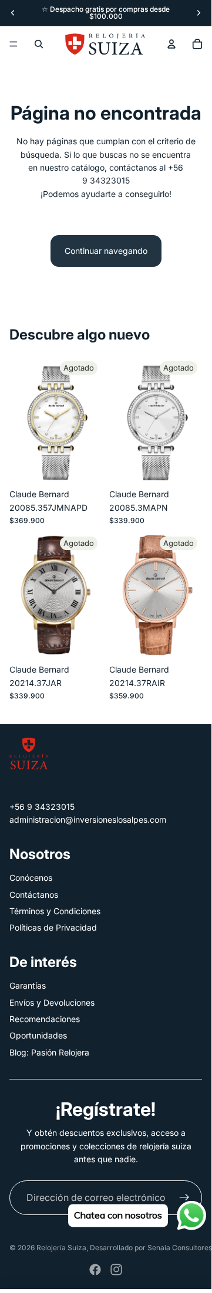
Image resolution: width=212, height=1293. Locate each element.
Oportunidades (38, 1035)
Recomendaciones (44, 1019)
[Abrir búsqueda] (39, 44)
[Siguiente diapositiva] (198, 13)
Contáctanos (33, 895)
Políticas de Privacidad (53, 927)
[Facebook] (95, 1270)
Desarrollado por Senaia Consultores (151, 1247)
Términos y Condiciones (54, 911)
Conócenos (30, 878)
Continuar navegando (106, 251)
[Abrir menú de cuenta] (171, 44)
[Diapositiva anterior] (13, 13)
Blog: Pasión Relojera (49, 1052)
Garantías (27, 985)
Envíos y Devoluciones (52, 1002)
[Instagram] (116, 1270)
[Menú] (13, 43)
